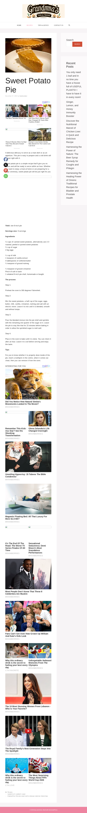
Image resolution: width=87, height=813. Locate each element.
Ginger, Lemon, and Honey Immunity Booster (72, 109)
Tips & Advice (43, 25)
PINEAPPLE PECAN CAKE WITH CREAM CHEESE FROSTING (28, 796)
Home (19, 25)
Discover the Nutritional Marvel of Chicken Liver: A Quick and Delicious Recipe (73, 132)
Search (70, 40)
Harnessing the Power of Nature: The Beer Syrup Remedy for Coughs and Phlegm (74, 158)
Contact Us (58, 25)
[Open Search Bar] (69, 25)
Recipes (30, 25)
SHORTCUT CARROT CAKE (16, 794)
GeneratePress (53, 810)
